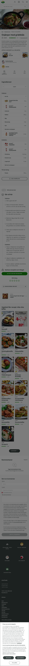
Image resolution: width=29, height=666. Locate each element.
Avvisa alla (8, 657)
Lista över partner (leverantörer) (9, 653)
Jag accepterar (20, 657)
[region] (14, 644)
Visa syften (14, 662)
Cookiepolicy (19, 643)
